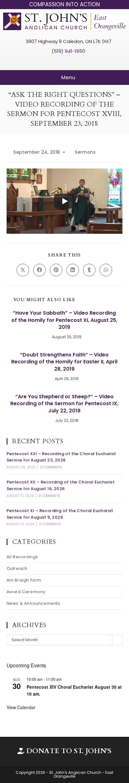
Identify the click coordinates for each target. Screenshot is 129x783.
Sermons (85, 152)
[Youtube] (64, 62)
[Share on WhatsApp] (106, 270)
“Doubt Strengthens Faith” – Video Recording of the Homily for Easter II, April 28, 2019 (64, 361)
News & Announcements (33, 603)
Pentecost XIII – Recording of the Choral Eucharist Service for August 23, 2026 (61, 457)
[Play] (64, 201)
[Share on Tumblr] (89, 270)
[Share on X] (23, 270)
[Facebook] (53, 62)
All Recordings (22, 557)
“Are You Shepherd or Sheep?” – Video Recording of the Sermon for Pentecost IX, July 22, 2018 (64, 403)
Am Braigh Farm (24, 580)
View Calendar (21, 707)
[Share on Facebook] (39, 270)
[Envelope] (76, 62)
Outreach (17, 568)
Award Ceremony (26, 592)
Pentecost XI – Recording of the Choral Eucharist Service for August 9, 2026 (60, 514)
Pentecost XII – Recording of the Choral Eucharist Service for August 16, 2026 (61, 485)
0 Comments (51, 467)
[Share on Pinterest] (56, 270)
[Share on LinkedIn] (72, 270)
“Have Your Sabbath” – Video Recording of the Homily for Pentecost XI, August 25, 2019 (64, 320)
